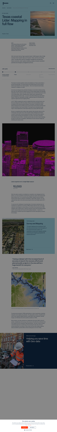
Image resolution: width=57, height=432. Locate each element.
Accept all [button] (24, 427)
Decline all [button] (32, 427)
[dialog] (28, 426)
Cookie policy (29, 425)
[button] (28, 430)
